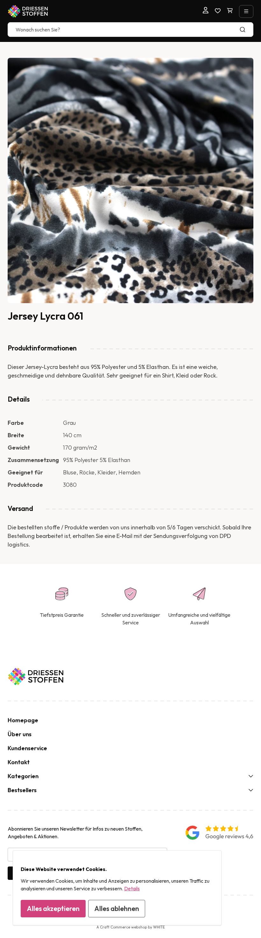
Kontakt (19, 762)
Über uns (20, 734)
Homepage (23, 720)
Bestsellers (22, 790)
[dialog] (117, 887)
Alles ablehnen (116, 908)
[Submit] (245, 30)
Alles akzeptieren (53, 908)
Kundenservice (27, 748)
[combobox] (130, 29)
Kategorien (23, 776)
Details (132, 888)
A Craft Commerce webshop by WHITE (130, 927)
